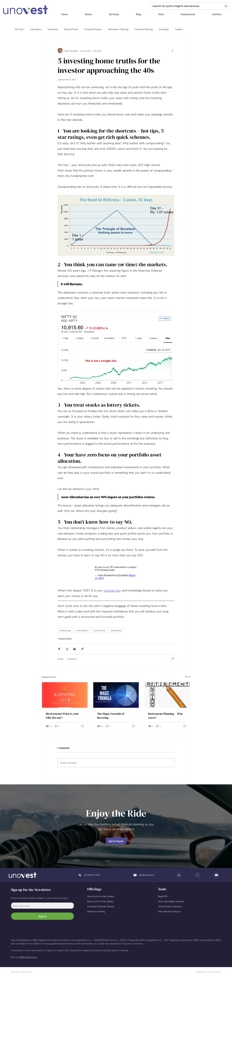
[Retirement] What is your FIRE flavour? (62, 717)
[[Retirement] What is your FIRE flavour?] (65, 696)
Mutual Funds (71, 29)
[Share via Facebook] (59, 650)
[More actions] (172, 50)
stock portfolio (99, 631)
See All (187, 677)
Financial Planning (144, 29)
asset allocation (82, 631)
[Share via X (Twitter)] (66, 650)
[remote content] (116, 573)
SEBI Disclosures (28, 958)
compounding (115, 631)
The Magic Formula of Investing (110, 717)
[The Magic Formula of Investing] (116, 696)
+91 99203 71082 (91, 876)
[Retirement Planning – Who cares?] (167, 696)
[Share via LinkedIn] (74, 650)
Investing (163, 29)
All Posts (19, 29)
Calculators (35, 29)
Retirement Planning (118, 29)
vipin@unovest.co (146, 876)
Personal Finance (93, 29)
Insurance (53, 29)
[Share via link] (82, 650)
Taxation (179, 29)
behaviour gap (65, 631)
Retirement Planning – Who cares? (165, 717)
